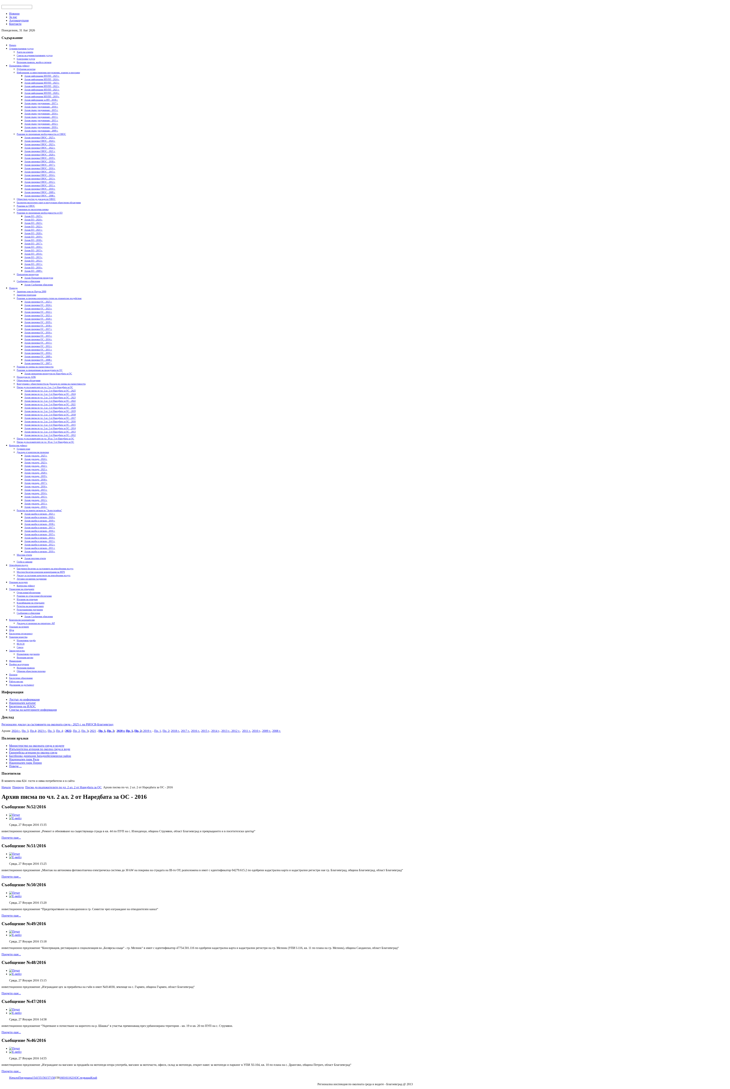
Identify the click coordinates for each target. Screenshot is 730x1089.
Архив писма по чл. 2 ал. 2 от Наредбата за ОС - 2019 (50, 411)
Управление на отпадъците (21, 589)
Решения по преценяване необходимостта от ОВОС (41, 134)
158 (52, 1077)
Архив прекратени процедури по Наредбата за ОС (48, 373)
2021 (93, 730)
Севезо (20, 647)
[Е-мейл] (15, 818)
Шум (11, 630)
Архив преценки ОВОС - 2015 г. (39, 171)
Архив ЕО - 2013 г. (33, 257)
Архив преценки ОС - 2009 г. (38, 356)
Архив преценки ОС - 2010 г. (38, 353)
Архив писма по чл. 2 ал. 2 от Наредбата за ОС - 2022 (50, 401)
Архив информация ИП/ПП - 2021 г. (42, 89)
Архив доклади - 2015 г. (35, 490)
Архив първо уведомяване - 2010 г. (41, 127)
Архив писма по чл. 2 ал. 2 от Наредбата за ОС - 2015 (50, 425)
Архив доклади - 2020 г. (35, 473)
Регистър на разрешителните (30, 606)
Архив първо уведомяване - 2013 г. (41, 117)
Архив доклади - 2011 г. (35, 503)
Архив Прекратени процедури (38, 278)
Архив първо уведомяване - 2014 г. (41, 113)
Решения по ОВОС (26, 206)
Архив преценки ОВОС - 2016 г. (39, 168)
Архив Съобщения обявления (38, 284)
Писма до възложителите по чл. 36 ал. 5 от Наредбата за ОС (45, 442)
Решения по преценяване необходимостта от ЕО (40, 213)
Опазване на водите (18, 582)
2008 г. (276, 730)
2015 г (205, 730)
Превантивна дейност (19, 65)
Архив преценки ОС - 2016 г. (38, 332)
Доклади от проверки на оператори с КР (36, 623)
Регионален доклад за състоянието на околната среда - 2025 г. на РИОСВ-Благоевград (57, 724)
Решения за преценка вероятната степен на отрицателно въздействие (49, 298)
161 (66, 1077)
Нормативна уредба (26, 640)
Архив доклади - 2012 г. (35, 500)
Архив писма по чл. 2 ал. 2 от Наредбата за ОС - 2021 (50, 404)
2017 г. (185, 730)
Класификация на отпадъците (30, 603)
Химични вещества (18, 637)
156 (43, 1077)
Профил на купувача (19, 664)
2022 (68, 730)
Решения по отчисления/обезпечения (34, 596)
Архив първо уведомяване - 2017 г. (41, 103)
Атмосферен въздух (18, 565)
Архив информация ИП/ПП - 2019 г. (42, 96)
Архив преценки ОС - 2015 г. (38, 336)
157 (48, 1077)
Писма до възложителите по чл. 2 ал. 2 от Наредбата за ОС (45, 387)
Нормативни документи (28, 654)
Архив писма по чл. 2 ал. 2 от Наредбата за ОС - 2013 (50, 431)
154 (34, 1077)
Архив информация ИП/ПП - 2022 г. (42, 86)
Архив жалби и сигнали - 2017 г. (39, 527)
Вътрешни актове (25, 657)
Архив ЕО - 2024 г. (33, 219)
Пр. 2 (76, 730)
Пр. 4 (59, 730)
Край (93, 1077)
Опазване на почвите (19, 626)
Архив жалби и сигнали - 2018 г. (39, 524)
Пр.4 (33, 730)
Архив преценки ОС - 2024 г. (38, 305)
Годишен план (23, 449)
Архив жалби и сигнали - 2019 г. (39, 520)
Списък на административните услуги (34, 55)
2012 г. (235, 730)
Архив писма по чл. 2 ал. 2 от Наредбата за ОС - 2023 (50, 397)
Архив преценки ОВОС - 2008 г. (39, 195)
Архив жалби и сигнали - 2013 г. (39, 541)
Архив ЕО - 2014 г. (33, 254)
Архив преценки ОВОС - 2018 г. (39, 161)
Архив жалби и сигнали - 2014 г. (39, 538)
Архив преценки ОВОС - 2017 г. (39, 165)
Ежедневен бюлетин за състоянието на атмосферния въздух (45, 568)
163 (75, 1077)
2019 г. (147, 730)
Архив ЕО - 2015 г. (33, 250)
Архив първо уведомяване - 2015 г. (41, 110)
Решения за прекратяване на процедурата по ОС (40, 370)
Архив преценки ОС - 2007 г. (38, 363)
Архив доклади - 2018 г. (35, 479)
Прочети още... (11, 837)
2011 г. (246, 730)
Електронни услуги (26, 59)
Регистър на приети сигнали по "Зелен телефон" (39, 510)
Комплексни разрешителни (22, 620)
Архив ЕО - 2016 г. (33, 247)
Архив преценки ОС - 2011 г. (38, 349)
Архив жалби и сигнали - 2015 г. (39, 534)
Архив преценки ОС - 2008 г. (38, 360)
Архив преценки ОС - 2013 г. (38, 343)
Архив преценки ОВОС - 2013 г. (39, 178)
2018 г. (175, 730)
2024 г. (16, 730)
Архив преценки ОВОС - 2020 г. (39, 154)
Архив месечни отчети (35, 558)
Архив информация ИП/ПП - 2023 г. (42, 83)
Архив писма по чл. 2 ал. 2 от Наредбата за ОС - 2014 (50, 428)
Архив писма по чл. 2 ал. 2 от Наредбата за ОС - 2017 (50, 418)
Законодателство (17, 650)
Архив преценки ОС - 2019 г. (38, 322)
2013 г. (225, 730)
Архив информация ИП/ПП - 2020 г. (42, 93)
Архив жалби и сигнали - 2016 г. (39, 531)
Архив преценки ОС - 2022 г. (38, 312)
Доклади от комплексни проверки (33, 452)
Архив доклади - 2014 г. (35, 493)
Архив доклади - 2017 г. (35, 483)
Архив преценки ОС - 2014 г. (38, 339)
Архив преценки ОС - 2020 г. (38, 319)
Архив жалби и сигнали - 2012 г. (39, 544)
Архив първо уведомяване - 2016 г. (41, 106)
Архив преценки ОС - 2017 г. (38, 329)
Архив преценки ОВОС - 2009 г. (39, 192)
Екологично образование (21, 678)
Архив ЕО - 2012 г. (33, 260)
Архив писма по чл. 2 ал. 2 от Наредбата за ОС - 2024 (50, 394)
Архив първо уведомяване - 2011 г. (41, 120)
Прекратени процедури (28, 274)
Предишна (25, 1077)
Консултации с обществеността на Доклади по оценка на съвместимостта (51, 384)
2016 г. (195, 730)
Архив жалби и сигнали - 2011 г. (39, 548)
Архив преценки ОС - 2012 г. (38, 346)
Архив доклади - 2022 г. (35, 466)
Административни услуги (21, 48)
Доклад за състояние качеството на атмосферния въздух (43, 575)
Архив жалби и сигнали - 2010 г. (39, 551)
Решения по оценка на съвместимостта (35, 366)
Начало (12, 45)
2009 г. (266, 730)
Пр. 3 (25, 730)
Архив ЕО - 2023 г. (33, 223)
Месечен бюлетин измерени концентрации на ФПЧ (41, 572)
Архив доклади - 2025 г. (35, 455)
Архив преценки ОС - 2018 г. (38, 325)
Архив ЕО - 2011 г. (33, 264)
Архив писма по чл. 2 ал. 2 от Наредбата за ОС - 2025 (50, 390)
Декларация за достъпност (21, 685)
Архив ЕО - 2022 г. (33, 226)
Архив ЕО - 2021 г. (33, 230)
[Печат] (14, 814)
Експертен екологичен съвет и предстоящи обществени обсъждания (49, 202)
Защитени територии (26, 295)
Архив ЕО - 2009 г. (33, 271)
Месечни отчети (24, 555)
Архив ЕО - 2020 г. (33, 233)
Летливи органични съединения (32, 579)
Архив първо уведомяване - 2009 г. (41, 130)
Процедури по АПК (26, 377)
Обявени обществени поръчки (31, 671)
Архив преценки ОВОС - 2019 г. (39, 158)
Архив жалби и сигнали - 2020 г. (39, 517)
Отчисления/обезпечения (28, 592)
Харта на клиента (25, 52)
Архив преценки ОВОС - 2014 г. (39, 175)
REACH (21, 644)
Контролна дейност (18, 445)
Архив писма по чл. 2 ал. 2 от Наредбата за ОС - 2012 (50, 435)
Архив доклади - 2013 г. (35, 496)
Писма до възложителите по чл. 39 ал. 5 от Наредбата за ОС (45, 438)
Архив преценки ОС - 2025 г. (38, 301)
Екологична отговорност (21, 633)
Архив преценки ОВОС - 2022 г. (39, 148)
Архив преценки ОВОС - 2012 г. (39, 182)
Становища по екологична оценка (32, 209)
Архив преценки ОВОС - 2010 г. (39, 189)
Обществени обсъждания (28, 380)
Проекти (13, 674)
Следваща (84, 1077)
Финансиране (15, 661)
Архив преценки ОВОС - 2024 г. (39, 141)
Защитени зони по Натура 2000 (31, 291)
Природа (13, 288)
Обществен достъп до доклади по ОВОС (36, 199)
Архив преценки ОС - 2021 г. (38, 315)
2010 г (256, 730)
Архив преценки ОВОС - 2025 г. (39, 137)
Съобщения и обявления (28, 281)
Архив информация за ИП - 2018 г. (41, 100)
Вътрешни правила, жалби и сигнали (34, 62)
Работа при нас (16, 681)
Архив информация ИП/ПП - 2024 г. (42, 79)
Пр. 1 (102, 730)
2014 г (215, 730)
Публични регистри (26, 69)
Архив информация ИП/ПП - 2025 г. (42, 76)
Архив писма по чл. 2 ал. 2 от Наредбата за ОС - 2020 (50, 408)
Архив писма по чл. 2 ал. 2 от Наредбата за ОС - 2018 (50, 414)
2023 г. (42, 730)
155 (39, 1077)
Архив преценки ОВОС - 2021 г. (39, 151)
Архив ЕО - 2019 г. (33, 236)
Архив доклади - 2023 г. (35, 462)
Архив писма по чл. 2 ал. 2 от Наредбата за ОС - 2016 (50, 421)
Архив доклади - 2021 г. (35, 469)
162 (70, 1077)
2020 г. (121, 730)
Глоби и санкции (24, 561)
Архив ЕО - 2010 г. (33, 267)
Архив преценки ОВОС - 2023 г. (39, 144)
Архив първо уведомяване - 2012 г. (41, 124)
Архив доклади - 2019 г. (35, 476)
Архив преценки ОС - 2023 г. (38, 308)
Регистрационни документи (30, 609)
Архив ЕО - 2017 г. (33, 243)
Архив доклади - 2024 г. (35, 459)
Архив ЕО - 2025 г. (33, 216)
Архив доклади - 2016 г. (35, 486)
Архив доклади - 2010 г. (35, 507)
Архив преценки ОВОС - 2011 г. (39, 185)
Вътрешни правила (26, 668)
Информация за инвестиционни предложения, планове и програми (48, 72)
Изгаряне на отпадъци (27, 599)
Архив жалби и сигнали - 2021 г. (39, 514)
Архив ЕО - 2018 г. (33, 240)
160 (62, 1077)
